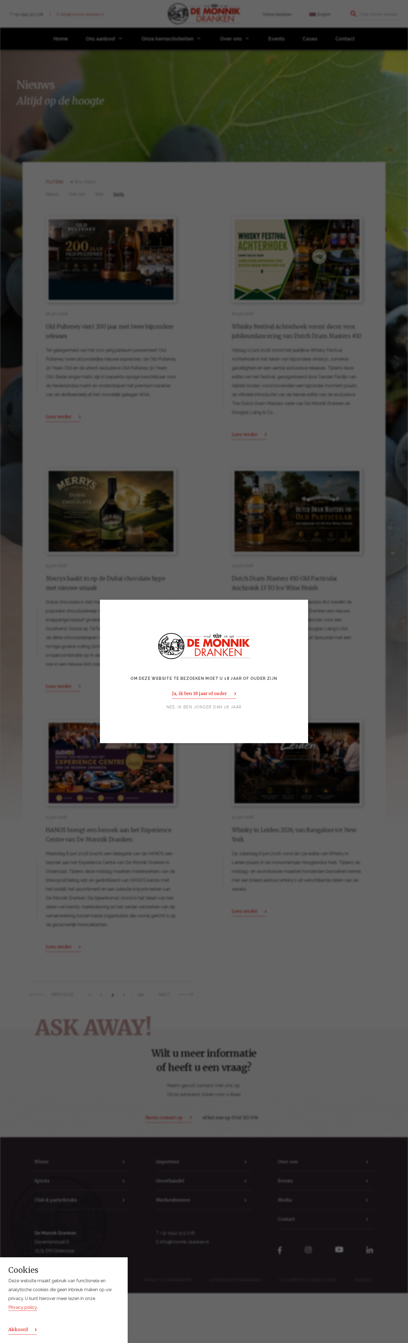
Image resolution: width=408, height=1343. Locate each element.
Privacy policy (22, 1307)
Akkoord (18, 1329)
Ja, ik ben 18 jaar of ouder (199, 693)
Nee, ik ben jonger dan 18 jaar (204, 707)
